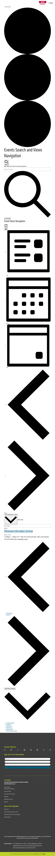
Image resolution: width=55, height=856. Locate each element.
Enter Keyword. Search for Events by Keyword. (15, 166)
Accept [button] (43, 854)
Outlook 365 (9, 726)
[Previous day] (28, 404)
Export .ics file (9, 729)
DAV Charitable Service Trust (11, 812)
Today (5, 513)
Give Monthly (43, 4)
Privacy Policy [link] (36, 854)
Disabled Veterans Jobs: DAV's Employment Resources (27, 845)
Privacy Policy (7, 791)
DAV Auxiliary (7, 817)
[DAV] (4, 3)
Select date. (20, 519)
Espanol (6, 801)
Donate (42, 2)
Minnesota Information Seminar (18, 531)
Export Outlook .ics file (11, 731)
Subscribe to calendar (10, 688)
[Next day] (28, 475)
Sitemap (6, 796)
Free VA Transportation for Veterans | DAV (24, 847)
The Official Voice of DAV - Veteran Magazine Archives (27, 843)
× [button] (53, 853)
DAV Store (6, 809)
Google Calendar (10, 723)
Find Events (7, 218)
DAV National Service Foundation (12, 814)
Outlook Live (9, 727)
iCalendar (8, 724)
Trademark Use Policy (9, 794)
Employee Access (8, 799)
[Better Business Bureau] (27, 826)
